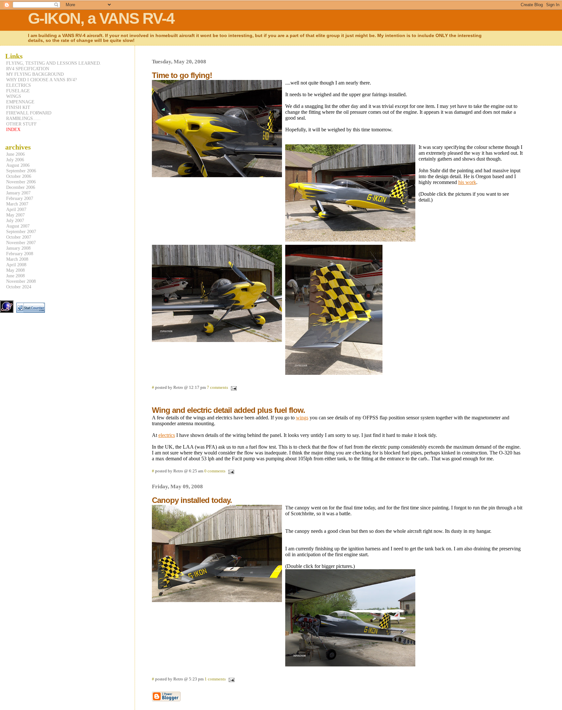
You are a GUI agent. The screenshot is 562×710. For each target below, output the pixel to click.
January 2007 (18, 192)
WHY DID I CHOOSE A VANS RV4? (41, 79)
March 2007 (17, 203)
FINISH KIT (18, 107)
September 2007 (21, 231)
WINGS (13, 96)
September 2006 (21, 170)
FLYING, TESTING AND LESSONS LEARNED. (53, 63)
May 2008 (15, 270)
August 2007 (18, 226)
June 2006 (15, 154)
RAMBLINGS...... (23, 118)
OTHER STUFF (21, 123)
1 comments (215, 679)
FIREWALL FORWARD (28, 112)
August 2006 (18, 165)
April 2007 (16, 209)
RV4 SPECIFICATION (27, 68)
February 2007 (19, 198)
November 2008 (21, 281)
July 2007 (15, 220)
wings (302, 417)
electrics (166, 435)
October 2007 (18, 237)
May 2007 (15, 214)
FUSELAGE (18, 90)
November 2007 (21, 242)
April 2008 (16, 264)
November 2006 (21, 181)
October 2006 (18, 176)
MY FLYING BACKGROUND (35, 74)
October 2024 (18, 286)
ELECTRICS (18, 85)
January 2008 (18, 248)
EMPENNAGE (20, 101)
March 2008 (17, 259)
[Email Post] (233, 387)
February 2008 (19, 253)
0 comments (214, 471)
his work (467, 182)
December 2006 (20, 187)
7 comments (217, 387)
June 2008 (15, 275)
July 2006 (15, 159)
